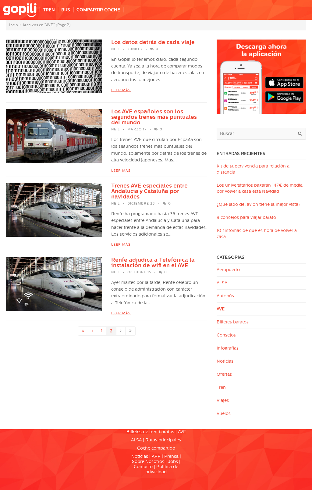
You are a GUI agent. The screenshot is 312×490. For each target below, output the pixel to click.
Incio (13, 25)
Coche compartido (156, 448)
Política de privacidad (161, 469)
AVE (221, 309)
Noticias (225, 361)
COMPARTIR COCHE (98, 9)
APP (156, 456)
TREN (49, 9)
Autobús (225, 295)
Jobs (173, 461)
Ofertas (224, 374)
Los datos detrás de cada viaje (153, 42)
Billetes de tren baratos (150, 431)
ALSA (222, 282)
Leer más (121, 90)
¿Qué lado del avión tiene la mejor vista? (258, 204)
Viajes (223, 400)
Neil (115, 49)
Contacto (143, 466)
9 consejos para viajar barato (246, 217)
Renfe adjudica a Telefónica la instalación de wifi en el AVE (153, 263)
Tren (221, 387)
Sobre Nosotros (148, 461)
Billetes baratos (233, 322)
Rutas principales (163, 440)
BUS (65, 9)
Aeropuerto (228, 269)
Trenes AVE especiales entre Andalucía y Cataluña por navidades (149, 191)
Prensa (171, 456)
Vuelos (224, 413)
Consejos (226, 335)
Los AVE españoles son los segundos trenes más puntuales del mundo (154, 117)
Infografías (228, 348)
